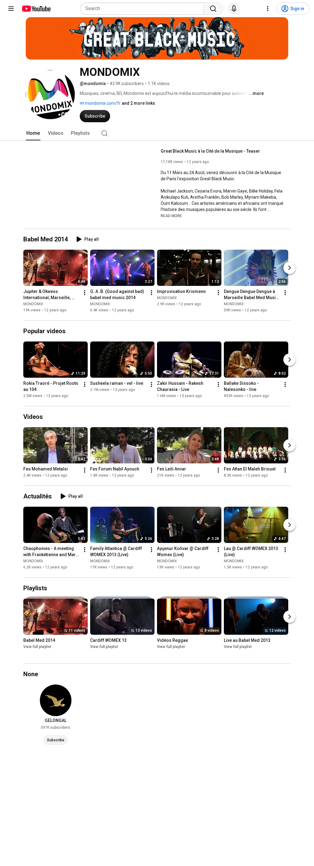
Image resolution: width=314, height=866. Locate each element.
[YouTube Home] (36, 8)
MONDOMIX (33, 304)
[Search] (213, 8)
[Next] (289, 268)
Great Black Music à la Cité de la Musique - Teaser (210, 151)
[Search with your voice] (234, 8)
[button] (171, 216)
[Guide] (11, 8)
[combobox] (143, 8)
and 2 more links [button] (138, 103)
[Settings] (267, 8)
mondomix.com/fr (102, 103)
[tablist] (157, 133)
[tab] (33, 133)
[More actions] (84, 293)
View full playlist (37, 647)
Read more (171, 216)
